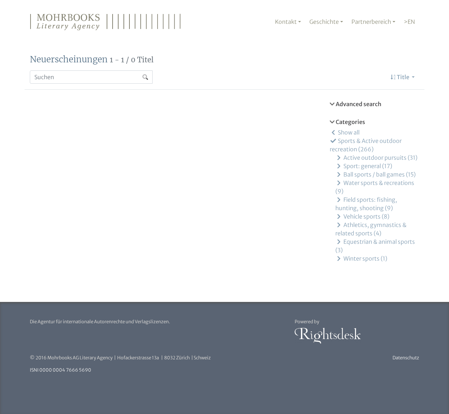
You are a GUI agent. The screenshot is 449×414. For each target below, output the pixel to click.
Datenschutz (406, 358)
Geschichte (324, 21)
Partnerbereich (371, 21)
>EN (409, 21)
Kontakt (286, 21)
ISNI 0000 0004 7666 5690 (60, 370)
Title (403, 77)
